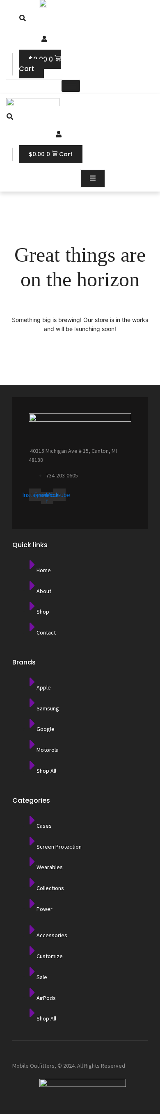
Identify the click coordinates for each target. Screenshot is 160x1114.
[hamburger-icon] (71, 86)
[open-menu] (92, 178)
